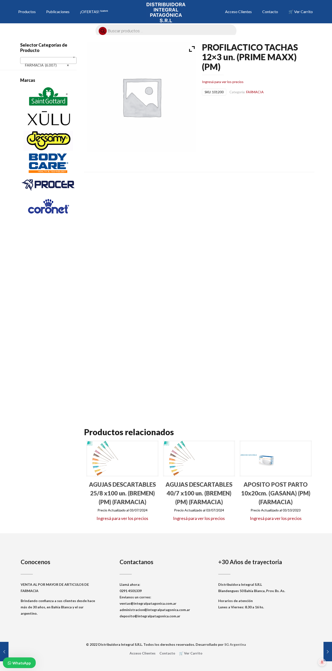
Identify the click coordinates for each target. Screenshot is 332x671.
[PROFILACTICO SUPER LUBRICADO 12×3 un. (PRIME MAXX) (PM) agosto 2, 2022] (4, 651)
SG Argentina (235, 644)
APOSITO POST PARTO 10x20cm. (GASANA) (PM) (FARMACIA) (275, 493)
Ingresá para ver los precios (223, 82)
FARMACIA (255, 92)
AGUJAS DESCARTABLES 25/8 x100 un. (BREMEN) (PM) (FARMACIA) (122, 493)
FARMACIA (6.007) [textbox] (47, 65)
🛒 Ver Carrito (190, 653)
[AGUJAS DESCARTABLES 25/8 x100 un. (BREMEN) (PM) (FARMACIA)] (104, 458)
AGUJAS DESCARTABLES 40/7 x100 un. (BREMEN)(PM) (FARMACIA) (199, 493)
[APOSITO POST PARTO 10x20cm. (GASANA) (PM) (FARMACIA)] (258, 458)
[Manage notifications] (322, 662)
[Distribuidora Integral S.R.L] (166, 12)
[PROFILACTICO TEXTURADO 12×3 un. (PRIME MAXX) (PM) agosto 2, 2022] (327, 651)
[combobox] (48, 60)
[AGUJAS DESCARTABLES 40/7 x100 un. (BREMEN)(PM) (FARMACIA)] (181, 458)
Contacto (167, 653)
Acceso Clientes (143, 653)
